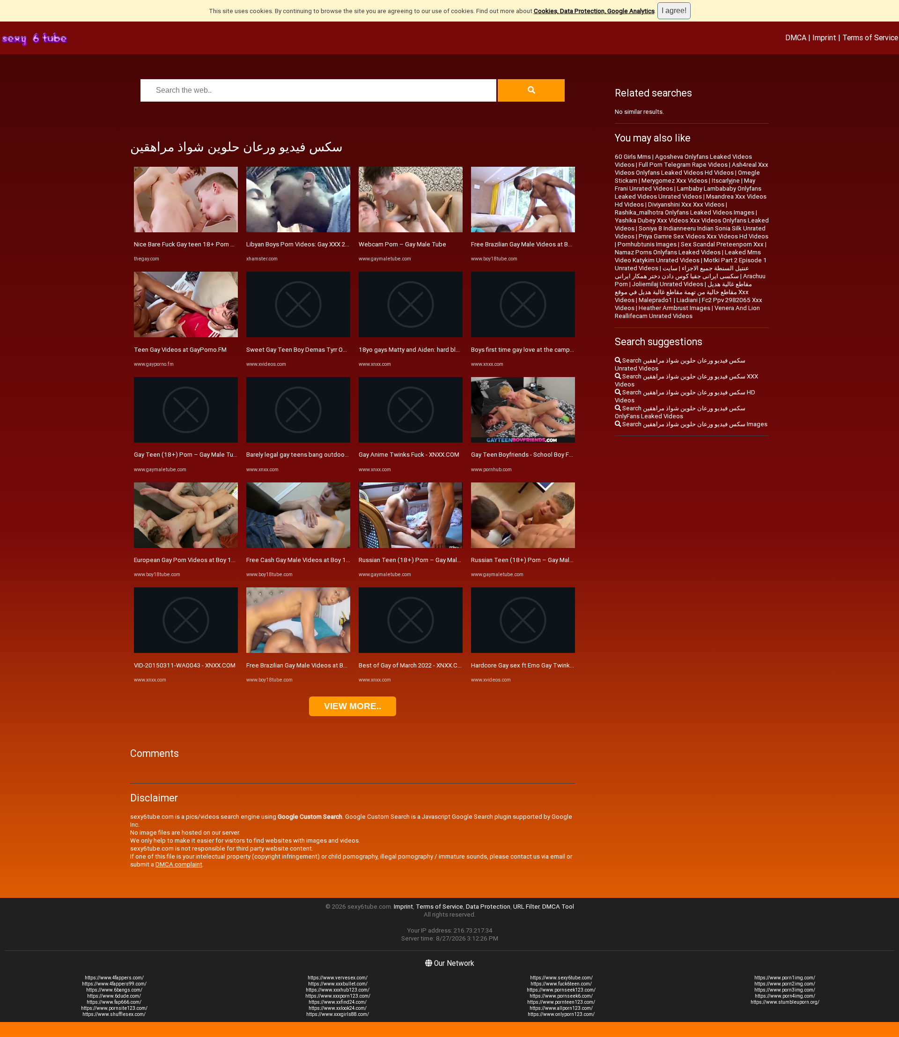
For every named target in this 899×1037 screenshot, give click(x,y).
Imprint (824, 37)
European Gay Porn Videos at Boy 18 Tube (192, 560)
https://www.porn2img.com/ (784, 984)
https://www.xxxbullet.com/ (338, 984)
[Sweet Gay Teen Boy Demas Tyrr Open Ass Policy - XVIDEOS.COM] (298, 335)
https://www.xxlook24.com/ (338, 1008)
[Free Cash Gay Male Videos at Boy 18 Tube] (298, 546)
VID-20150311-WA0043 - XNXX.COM (185, 665)
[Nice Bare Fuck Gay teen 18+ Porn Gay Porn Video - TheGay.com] (186, 230)
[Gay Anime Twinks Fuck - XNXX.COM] (411, 440)
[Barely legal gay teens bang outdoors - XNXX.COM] (298, 440)
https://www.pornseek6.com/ (561, 996)
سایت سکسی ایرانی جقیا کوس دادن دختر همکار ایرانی (677, 272)
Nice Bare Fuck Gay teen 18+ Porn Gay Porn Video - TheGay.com (223, 244)
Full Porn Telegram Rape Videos (683, 165)
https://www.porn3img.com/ (784, 990)
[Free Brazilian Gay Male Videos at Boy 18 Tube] (298, 651)
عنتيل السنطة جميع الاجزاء (715, 268)
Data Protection (488, 907)
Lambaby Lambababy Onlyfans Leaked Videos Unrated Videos (688, 192)
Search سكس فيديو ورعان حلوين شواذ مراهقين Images (694, 424)
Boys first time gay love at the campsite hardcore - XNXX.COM (556, 350)
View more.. (352, 706)
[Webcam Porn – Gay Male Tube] (411, 230)
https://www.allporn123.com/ (561, 1008)
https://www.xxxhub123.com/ (337, 990)
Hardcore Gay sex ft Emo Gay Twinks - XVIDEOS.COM (544, 665)
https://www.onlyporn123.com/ (561, 1014)
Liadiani (687, 300)
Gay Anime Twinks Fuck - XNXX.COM (409, 455)
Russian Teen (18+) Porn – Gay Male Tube (418, 560)
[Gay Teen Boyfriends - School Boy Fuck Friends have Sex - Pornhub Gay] (523, 440)
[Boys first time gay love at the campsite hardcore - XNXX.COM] (523, 335)
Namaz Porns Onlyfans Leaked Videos (668, 252)
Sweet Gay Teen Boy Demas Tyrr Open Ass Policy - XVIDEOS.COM (337, 350)
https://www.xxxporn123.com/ (337, 996)
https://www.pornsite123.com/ (114, 1008)
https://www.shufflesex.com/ (114, 1014)
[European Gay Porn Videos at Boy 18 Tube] (186, 546)
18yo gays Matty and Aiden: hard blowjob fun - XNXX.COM (438, 350)
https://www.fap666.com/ (114, 1002)
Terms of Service (870, 37)
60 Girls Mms (633, 157)
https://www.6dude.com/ (114, 996)
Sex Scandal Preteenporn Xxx (722, 244)
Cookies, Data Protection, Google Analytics (594, 11)
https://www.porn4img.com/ (785, 996)
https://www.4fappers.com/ (114, 978)
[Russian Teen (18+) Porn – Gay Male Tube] (411, 546)
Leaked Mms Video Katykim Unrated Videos (688, 256)
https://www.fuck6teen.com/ (561, 984)
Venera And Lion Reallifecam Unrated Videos (687, 312)
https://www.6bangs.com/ (114, 990)
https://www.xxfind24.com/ (338, 1002)
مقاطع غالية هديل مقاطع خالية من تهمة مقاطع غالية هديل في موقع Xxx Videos (683, 292)
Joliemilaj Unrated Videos (667, 284)
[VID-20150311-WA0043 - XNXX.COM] (186, 651)
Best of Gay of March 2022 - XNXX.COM (413, 665)
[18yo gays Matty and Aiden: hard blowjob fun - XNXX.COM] (411, 335)
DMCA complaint (178, 864)
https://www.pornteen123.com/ (561, 1002)
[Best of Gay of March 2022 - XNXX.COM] (411, 651)
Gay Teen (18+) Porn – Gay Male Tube (187, 455)
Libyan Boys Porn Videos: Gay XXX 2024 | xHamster (316, 244)
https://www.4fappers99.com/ (114, 984)
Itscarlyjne (726, 181)
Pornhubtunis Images (647, 244)
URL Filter (526, 907)
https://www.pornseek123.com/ (561, 990)
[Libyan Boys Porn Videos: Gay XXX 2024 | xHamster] (298, 230)
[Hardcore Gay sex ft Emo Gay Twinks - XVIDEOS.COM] (523, 651)
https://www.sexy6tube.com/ (561, 978)
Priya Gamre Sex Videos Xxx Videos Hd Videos (703, 236)
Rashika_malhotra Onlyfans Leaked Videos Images (684, 212)
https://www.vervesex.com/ (338, 978)
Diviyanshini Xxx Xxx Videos (686, 204)
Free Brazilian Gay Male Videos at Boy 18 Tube (310, 665)
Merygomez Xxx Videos (674, 181)
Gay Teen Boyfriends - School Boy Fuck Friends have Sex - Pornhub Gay (569, 455)
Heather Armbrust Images (674, 308)
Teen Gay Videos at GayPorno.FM (180, 350)
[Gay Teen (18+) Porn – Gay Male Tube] (186, 440)
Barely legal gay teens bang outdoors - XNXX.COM (315, 455)
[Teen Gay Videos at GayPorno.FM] (186, 335)
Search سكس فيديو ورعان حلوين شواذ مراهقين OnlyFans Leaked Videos (680, 412)
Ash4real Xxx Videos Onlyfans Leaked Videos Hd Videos (691, 169)
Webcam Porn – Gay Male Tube (402, 244)
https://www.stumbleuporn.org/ (785, 1002)
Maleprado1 (655, 300)
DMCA (795, 37)
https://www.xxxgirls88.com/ (337, 1014)
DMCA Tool (558, 907)
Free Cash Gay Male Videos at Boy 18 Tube (306, 560)
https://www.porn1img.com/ (784, 978)
